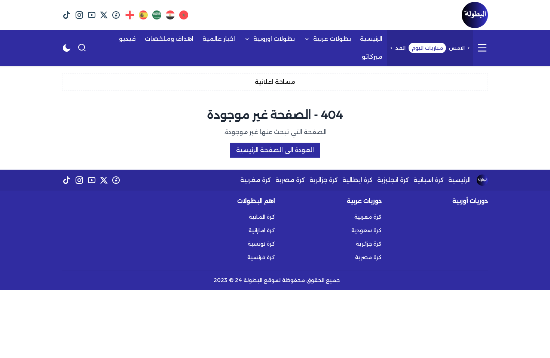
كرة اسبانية (428, 179)
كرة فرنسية (261, 257)
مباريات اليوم (427, 48)
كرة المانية (262, 216)
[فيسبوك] (116, 15)
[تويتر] (104, 15)
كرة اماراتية (261, 230)
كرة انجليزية (393, 179)
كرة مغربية (255, 179)
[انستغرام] (79, 15)
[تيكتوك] (66, 15)
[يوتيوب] (91, 15)
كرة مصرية (290, 179)
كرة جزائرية (323, 179)
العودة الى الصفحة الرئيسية (275, 150)
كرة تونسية (261, 243)
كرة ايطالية (357, 179)
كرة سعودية (366, 230)
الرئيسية (459, 179)
